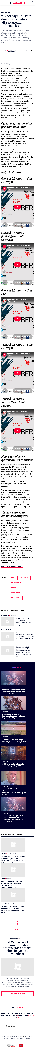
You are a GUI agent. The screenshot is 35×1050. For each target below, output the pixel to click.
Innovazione (5, 12)
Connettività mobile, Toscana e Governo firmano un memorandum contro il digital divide (13, 792)
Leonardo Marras (16, 582)
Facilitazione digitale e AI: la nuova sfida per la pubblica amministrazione (12, 766)
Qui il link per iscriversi (12, 566)
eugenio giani (24, 577)
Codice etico (28, 1036)
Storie (3, 878)
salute (20, 1015)
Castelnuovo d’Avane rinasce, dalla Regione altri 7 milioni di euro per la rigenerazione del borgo (13, 909)
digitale (13, 577)
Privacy (12, 1036)
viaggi (31, 1015)
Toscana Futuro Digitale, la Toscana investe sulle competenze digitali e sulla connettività (12, 819)
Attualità (4, 903)
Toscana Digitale (15, 597)
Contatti (27, 1038)
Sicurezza (13, 587)
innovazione (30, 1013)
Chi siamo (20, 1038)
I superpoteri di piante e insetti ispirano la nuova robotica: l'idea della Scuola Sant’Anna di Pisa (24, 651)
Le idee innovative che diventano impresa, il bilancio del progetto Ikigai (13, 716)
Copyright (13, 1038)
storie (26, 1015)
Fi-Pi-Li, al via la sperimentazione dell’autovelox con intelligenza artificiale (23, 622)
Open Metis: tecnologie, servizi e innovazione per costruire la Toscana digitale (13, 691)
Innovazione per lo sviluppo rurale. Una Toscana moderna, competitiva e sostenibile (13, 741)
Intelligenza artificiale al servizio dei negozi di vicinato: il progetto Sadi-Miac (25, 635)
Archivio (17, 1040)
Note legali (5, 1036)
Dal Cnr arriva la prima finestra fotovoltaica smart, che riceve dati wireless (17, 947)
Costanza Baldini (12, 853)
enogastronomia (19, 1013)
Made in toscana (6, 1015)
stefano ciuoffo (15, 592)
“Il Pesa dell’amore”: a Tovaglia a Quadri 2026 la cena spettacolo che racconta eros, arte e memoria (13, 859)
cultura (11, 1013)
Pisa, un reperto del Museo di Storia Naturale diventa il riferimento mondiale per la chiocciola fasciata (12, 884)
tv (17, 1018)
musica (15, 1015)
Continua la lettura (17, 993)
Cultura (3, 853)
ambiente (4, 1013)
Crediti (6, 1038)
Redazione (12, 51)
